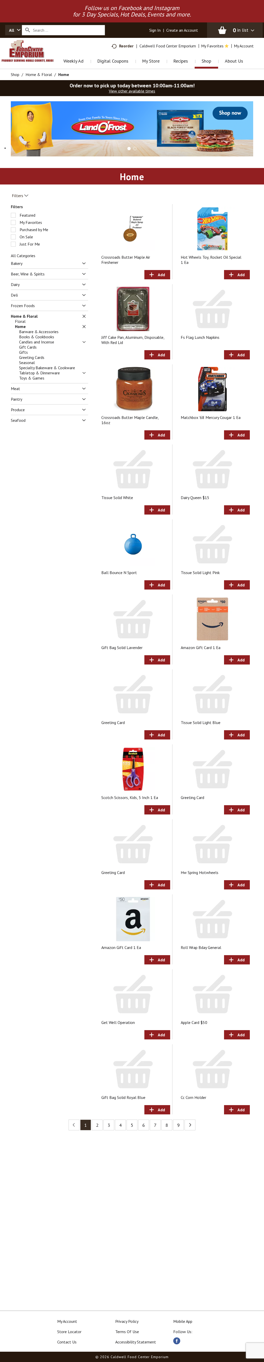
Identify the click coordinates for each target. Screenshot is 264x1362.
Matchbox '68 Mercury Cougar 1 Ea (211, 417)
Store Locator (69, 1331)
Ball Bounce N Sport (119, 572)
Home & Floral (39, 74)
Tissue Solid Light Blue (200, 722)
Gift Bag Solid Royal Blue (123, 1097)
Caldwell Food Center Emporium (167, 45)
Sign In (155, 30)
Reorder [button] (126, 45)
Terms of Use (127, 1331)
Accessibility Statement (135, 1341)
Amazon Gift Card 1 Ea (200, 647)
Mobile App (182, 1321)
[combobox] (13, 30)
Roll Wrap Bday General (201, 947)
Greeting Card (113, 722)
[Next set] (190, 1125)
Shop (15, 74)
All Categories (23, 255)
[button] (132, 128)
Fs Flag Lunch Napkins (200, 337)
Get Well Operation (118, 1022)
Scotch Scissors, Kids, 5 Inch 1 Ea (129, 797)
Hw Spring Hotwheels (199, 872)
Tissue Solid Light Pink (200, 572)
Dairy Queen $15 (195, 497)
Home (63, 74)
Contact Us (67, 1341)
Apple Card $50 (194, 1022)
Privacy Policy (126, 1321)
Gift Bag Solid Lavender (122, 647)
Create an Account (182, 30)
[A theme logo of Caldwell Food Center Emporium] (33, 57)
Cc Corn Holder (193, 1097)
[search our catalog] (27, 30)
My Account (67, 1321)
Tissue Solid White (117, 497)
